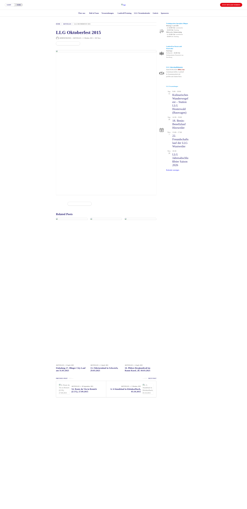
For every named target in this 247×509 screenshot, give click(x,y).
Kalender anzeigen (172, 170)
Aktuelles (67, 24)
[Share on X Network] (61, 43)
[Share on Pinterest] (67, 43)
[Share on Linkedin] (71, 43)
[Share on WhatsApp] (64, 43)
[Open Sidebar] (239, 22)
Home (58, 24)
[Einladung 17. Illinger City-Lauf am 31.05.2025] (72, 290)
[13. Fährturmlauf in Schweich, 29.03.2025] (106, 290)
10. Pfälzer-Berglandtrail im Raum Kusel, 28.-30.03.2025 (137, 369)
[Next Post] (148, 389)
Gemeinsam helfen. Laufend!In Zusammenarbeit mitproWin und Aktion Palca (175, 74)
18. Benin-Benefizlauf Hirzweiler (179, 124)
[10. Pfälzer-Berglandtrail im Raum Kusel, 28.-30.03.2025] (140, 290)
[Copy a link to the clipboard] (77, 43)
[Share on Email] (74, 43)
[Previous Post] (64, 389)
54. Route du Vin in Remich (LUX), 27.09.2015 (84, 390)
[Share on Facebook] (58, 43)
